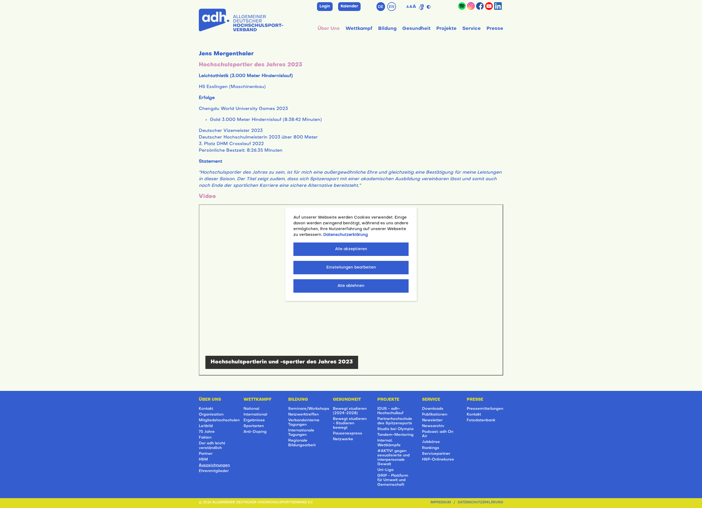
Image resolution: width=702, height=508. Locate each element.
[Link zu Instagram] (471, 6)
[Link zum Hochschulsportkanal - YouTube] (489, 6)
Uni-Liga (385, 470)
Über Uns (329, 28)
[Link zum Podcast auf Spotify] (462, 6)
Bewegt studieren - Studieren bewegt (350, 423)
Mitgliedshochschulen (219, 420)
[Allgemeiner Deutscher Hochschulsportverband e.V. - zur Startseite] (241, 19)
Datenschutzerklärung (480, 502)
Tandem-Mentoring (395, 435)
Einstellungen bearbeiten (351, 267)
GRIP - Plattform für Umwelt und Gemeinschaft (392, 480)
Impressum (441, 502)
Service (471, 28)
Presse (494, 28)
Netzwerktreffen (303, 414)
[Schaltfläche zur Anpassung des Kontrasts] (429, 5)
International (255, 414)
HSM (203, 459)
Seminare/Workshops (308, 409)
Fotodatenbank (481, 420)
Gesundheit (416, 28)
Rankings (430, 448)
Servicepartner (436, 454)
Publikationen (434, 414)
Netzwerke (343, 439)
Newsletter (432, 420)
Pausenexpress (347, 433)
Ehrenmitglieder (214, 471)
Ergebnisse (254, 420)
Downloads (432, 409)
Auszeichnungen (214, 465)
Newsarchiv (433, 426)
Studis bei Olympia (395, 429)
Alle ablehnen (351, 286)
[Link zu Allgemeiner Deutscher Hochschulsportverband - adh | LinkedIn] (498, 6)
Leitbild (206, 426)
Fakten (205, 437)
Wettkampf (359, 28)
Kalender (349, 6)
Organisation (211, 414)
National (251, 409)
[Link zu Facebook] (480, 6)
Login (324, 6)
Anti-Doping (255, 432)
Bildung (387, 28)
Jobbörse (431, 442)
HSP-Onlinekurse (438, 459)
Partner (206, 454)
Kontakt (206, 409)
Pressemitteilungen (485, 409)
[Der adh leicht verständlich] (421, 7)
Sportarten (254, 426)
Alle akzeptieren (351, 249)
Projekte (446, 28)
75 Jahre (207, 432)
